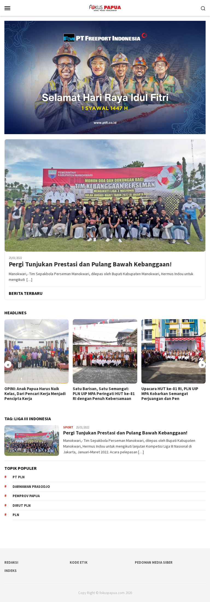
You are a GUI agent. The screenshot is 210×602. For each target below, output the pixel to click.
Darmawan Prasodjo (31, 486)
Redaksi (11, 562)
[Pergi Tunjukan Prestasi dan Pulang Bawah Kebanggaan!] (105, 195)
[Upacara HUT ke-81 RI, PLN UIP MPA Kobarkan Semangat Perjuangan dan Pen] (105, 351)
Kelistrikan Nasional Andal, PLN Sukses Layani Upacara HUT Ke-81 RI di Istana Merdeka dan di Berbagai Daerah (173, 396)
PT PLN (19, 477)
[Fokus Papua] (104, 7)
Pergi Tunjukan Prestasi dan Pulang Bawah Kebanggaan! (90, 264)
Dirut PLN (22, 505)
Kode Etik (79, 562)
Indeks (10, 570)
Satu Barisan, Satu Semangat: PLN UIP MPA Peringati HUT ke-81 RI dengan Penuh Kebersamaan (35, 393)
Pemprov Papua (26, 496)
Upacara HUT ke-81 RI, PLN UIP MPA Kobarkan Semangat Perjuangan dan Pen (101, 393)
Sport (68, 427)
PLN (16, 514)
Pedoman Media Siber (154, 562)
